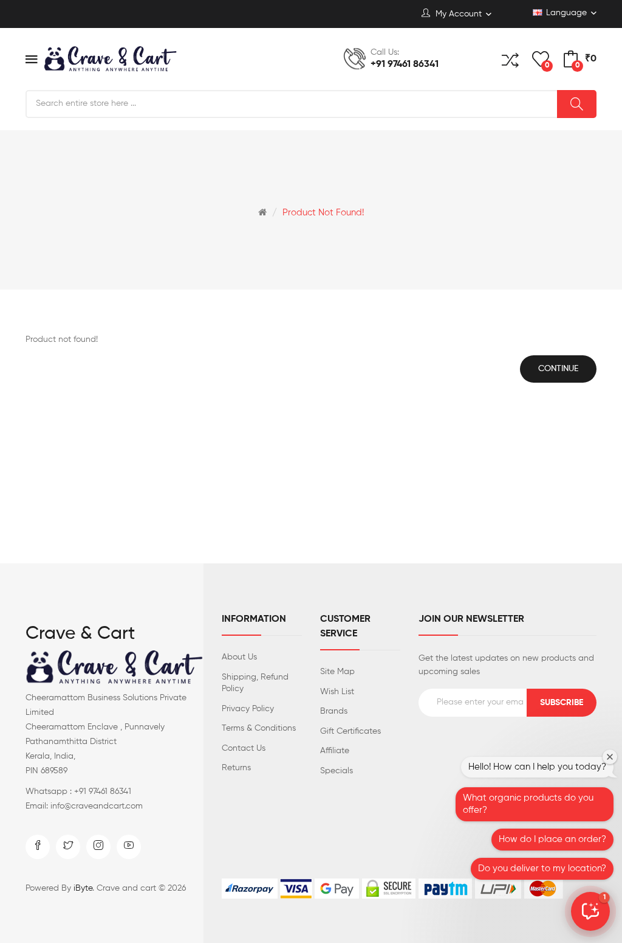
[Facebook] (38, 847)
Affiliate (334, 750)
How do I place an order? (552, 839)
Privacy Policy (248, 709)
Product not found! (323, 212)
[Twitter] (68, 847)
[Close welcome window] (610, 757)
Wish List (337, 691)
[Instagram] (98, 847)
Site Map (337, 671)
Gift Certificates (350, 731)
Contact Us (243, 748)
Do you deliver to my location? (542, 868)
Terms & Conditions (259, 728)
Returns (236, 768)
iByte (82, 888)
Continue (558, 368)
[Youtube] (129, 847)
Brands (333, 711)
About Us (239, 657)
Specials (336, 771)
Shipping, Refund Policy (255, 683)
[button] (590, 911)
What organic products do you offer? (528, 804)
